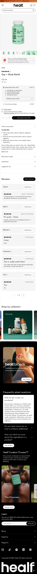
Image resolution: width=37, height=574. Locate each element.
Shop (4, 531)
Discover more (9, 507)
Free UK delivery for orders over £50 (11, 1)
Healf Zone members (9, 113)
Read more (5, 152)
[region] (18, 32)
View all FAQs (9, 445)
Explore (5, 537)
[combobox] (19, 98)
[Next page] (23, 295)
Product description (7, 126)
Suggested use (6, 167)
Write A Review (29, 179)
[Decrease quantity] (3, 117)
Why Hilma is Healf (7, 157)
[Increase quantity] (9, 117)
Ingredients (5, 162)
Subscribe (31, 523)
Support (5, 542)
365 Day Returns (31, 1)
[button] (18, 71)
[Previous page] (14, 295)
